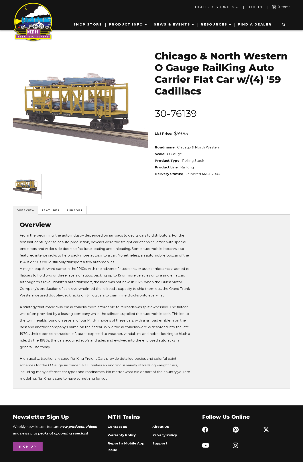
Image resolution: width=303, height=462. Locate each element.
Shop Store (87, 24)
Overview (25, 210)
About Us (160, 426)
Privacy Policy (164, 435)
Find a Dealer (255, 24)
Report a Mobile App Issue (126, 446)
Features (51, 210)
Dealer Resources (214, 7)
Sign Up (27, 446)
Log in (255, 7)
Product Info (126, 24)
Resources (214, 24)
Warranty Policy (122, 435)
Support (75, 210)
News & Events (172, 24)
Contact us (117, 426)
